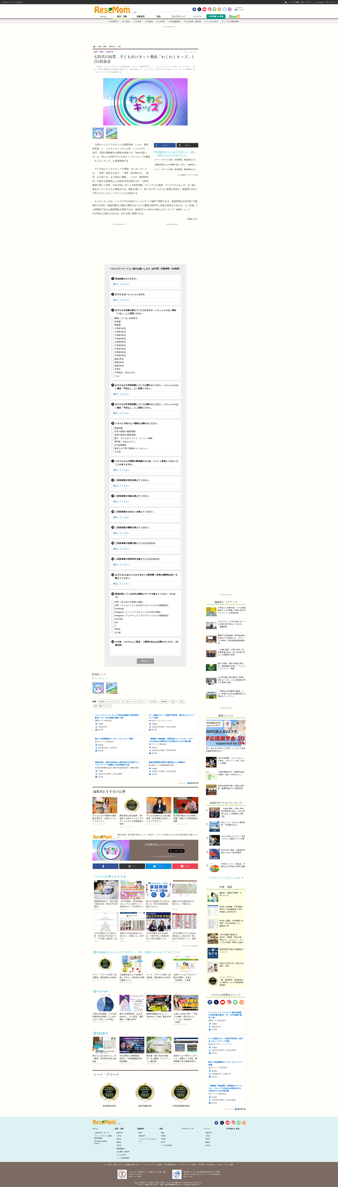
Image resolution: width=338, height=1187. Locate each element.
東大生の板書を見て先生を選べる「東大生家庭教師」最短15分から (158, 904)
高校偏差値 (175, 21)
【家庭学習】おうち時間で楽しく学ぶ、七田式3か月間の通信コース (182, 165)
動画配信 (164, 702)
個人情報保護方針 (170, 1164)
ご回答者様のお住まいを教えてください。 (135, 512)
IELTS (163, 1142)
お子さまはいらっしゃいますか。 (131, 294)
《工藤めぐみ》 (191, 219)
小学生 (127, 21)
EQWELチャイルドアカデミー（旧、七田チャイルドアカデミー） (122, 702)
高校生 (150, 21)
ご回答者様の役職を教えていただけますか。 (136, 543)
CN (241, 9)
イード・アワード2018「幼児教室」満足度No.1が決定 (176, 169)
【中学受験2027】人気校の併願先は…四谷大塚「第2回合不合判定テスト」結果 (184, 936)
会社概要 (159, 1164)
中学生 (138, 21)
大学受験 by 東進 (216, 16)
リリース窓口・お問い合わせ (112, 1164)
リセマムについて (148, 1164)
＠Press (219, 1164)
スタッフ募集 (229, 1164)
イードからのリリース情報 (187, 1164)
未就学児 (114, 21)
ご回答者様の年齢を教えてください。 (133, 496)
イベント (197, 16)
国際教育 (141, 16)
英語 (159, 16)
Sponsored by (182, 783)
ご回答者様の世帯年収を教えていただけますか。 (138, 559)
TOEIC (163, 1136)
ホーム (103, 16)
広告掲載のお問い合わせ (132, 1164)
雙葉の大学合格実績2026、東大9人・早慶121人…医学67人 (132, 936)
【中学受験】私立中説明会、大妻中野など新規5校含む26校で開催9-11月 (157, 936)
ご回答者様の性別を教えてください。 (133, 480)
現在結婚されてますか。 (126, 279)
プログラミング (178, 16)
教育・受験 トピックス (102, 706)
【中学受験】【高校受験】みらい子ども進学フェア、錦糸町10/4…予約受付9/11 (132, 904)
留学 (140, 1133)
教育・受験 (122, 16)
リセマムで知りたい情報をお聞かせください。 (137, 423)
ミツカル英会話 (166, 1145)
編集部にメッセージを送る (189, 175)
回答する (145, 661)
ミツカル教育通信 (231, 21)
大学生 (162, 21)
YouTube (153, 702)
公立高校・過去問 (193, 21)
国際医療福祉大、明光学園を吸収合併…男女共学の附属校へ (106, 904)
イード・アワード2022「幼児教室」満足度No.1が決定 (176, 160)
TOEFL (163, 1139)
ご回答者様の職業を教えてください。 (133, 527)
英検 (162, 1133)
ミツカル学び (212, 21)
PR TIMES (201, 1164)
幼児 (173, 702)
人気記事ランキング (101, 1133)
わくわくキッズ (101, 678)
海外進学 (142, 1136)
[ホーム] (94, 46)
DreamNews (211, 1164)
